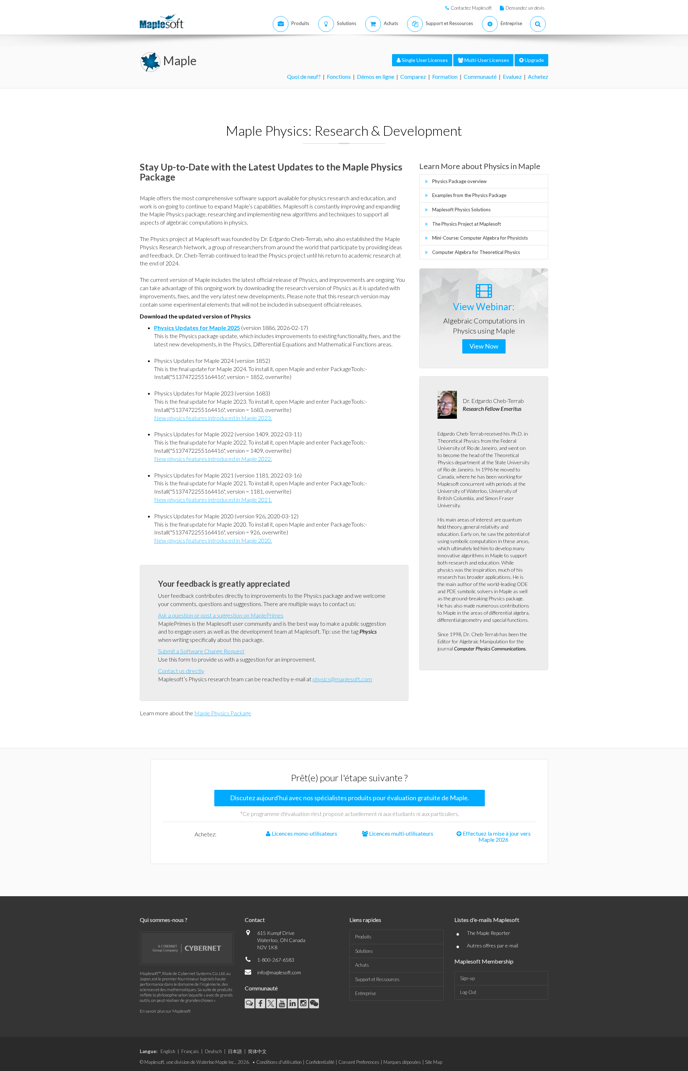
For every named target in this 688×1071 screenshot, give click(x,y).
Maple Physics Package (222, 713)
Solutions (364, 951)
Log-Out (468, 992)
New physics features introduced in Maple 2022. (213, 458)
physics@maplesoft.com (342, 679)
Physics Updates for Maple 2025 (197, 327)
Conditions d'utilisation (279, 1062)
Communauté (480, 76)
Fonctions (339, 76)
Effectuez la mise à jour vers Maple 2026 (496, 836)
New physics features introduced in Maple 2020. (213, 540)
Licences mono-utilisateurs (304, 833)
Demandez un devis (525, 8)
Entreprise (365, 993)
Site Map (433, 1062)
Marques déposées (402, 1062)
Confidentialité (320, 1062)
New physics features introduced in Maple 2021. (213, 499)
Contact (255, 919)
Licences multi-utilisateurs (400, 833)
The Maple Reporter (488, 933)
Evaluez (512, 76)
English (168, 1051)
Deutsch (213, 1051)
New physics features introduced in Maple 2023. (213, 417)
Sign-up (467, 978)
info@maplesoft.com (279, 972)
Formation (445, 76)
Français (190, 1051)
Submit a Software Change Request (201, 651)
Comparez (413, 76)
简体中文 (257, 1051)
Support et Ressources (377, 979)
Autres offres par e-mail (492, 945)
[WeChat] (314, 1003)
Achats (362, 965)
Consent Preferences (358, 1062)
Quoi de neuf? (304, 76)
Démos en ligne (375, 76)
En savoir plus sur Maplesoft (165, 1011)
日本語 (235, 1051)
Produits (363, 937)
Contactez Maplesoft (471, 8)
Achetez (538, 76)
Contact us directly (181, 670)
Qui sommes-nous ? (163, 919)
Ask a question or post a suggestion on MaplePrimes (220, 615)
